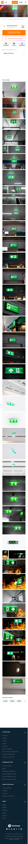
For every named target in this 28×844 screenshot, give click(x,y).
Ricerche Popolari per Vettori (9, 800)
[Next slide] (22, 726)
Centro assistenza (6, 815)
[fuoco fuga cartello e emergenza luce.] (13, 694)
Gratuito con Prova (14, 32)
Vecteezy (4, 763)
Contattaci (4, 817)
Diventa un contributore (8, 823)
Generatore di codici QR (8, 784)
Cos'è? (15, 49)
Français (4, 842)
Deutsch (4, 839)
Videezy (4, 766)
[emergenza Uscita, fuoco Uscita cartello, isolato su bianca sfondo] (13, 558)
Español (4, 834)
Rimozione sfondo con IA (8, 781)
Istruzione (4, 771)
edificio (19, 726)
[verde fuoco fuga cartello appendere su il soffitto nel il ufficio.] (13, 591)
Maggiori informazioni (9, 52)
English (4, 831)
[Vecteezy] (2, 2)
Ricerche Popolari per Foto (9, 803)
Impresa (4, 768)
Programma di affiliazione (8, 798)
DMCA (3, 795)
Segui (23, 27)
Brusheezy (5, 760)
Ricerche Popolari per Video (9, 806)
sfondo (12, 726)
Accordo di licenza (6, 792)
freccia (5, 726)
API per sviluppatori (7, 774)
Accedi (20, 2)
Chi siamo (4, 820)
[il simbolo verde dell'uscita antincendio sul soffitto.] (13, 711)
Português (5, 837)
